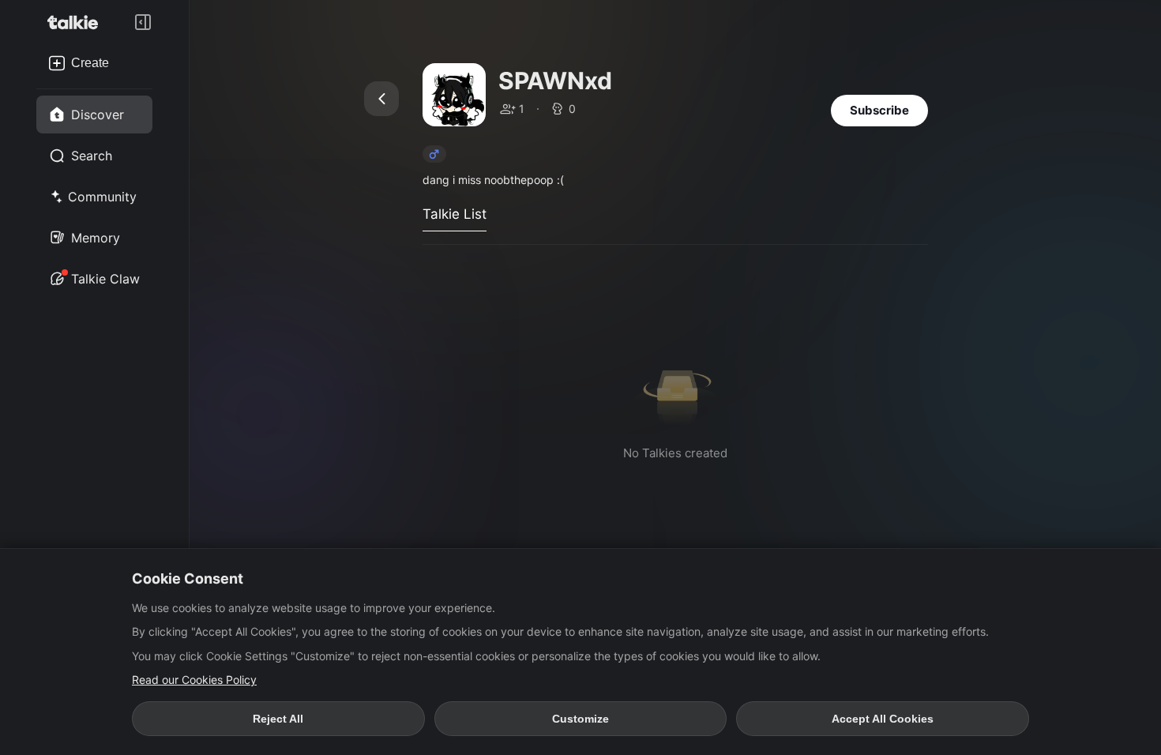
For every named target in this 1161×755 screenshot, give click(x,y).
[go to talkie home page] (77, 22)
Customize (580, 718)
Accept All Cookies (883, 718)
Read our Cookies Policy (194, 679)
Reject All (278, 718)
